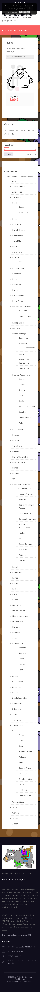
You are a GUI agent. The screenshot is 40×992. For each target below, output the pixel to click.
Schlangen (16, 687)
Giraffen (15, 440)
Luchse (22, 664)
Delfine (22, 379)
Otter (14, 638)
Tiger (21, 669)
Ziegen (15, 823)
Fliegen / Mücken (26, 513)
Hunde (15, 467)
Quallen (22, 401)
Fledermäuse (17, 429)
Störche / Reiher (26, 779)
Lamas (15, 599)
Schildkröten (17, 681)
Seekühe (22, 412)
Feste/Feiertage (19, 333)
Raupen (22, 538)
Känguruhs (17, 572)
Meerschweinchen (20, 616)
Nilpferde (16, 632)
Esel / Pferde (17, 301)
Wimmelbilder (18, 802)
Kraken (22, 390)
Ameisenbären (18, 186)
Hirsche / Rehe (18, 462)
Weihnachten (24, 368)
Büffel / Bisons (18, 230)
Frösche (22, 384)
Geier (21, 746)
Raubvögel (23, 773)
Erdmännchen (18, 295)
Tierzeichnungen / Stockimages (19, 176)
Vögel (14, 731)
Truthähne (23, 790)
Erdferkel (16, 290)
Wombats (16, 813)
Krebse (22, 395)
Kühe (14, 594)
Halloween (23, 343)
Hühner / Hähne (25, 751)
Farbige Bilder (18, 322)
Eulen (21, 740)
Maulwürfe (16, 605)
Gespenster (30, 347)
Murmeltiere (17, 621)
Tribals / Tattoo (19, 725)
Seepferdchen (25, 417)
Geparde (22, 647)
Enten (21, 735)
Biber (14, 219)
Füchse (15, 435)
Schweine (16, 692)
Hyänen (15, 473)
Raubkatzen (17, 643)
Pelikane (22, 757)
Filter (8, 154)
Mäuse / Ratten (18, 610)
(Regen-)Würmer (26, 494)
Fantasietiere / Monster (22, 306)
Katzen (15, 583)
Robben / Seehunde (27, 406)
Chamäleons (17, 235)
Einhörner (16, 273)
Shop (27, 918)
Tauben (22, 784)
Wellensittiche (25, 795)
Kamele (15, 567)
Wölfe (14, 807)
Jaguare (22, 653)
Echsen (15, 257)
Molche (22, 261)
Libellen (22, 533)
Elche (14, 279)
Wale (21, 423)
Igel (13, 478)
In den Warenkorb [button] (20, 81)
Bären (14, 202)
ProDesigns (28, 981)
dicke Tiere (17, 252)
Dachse (15, 246)
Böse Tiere (16, 224)
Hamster (16, 451)
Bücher (9, 165)
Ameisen (22, 499)
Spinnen (22, 555)
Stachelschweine (19, 698)
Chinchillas (17, 241)
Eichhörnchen (18, 268)
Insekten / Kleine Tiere (22, 484)
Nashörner (16, 627)
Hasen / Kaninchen (20, 457)
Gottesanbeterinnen (27, 519)
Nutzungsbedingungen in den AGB (16, 935)
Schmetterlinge (25, 544)
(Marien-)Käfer (25, 488)
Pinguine (22, 762)
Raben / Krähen (25, 768)
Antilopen (16, 197)
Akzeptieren (25, 12)
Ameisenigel (17, 192)
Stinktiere (16, 709)
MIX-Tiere (23, 310)
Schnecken (23, 549)
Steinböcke (17, 703)
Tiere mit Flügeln (26, 316)
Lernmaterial (11, 171)
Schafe (15, 676)
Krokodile (16, 588)
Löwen (21, 658)
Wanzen (22, 560)
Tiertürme (16, 720)
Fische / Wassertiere (21, 375)
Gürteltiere (17, 446)
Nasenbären (24, 212)
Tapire (15, 714)
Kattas (15, 578)
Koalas (21, 207)
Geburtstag (23, 338)
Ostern (21, 354)
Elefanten (16, 284)
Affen (14, 181)
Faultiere (16, 328)
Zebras (15, 818)
